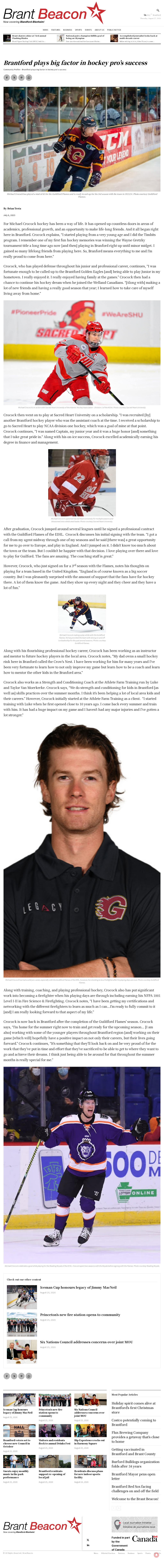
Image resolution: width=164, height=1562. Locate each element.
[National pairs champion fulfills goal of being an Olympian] (60, 38)
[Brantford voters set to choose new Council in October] (19, 1430)
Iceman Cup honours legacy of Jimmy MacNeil (78, 1287)
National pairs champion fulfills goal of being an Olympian (85, 36)
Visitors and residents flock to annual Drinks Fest (54, 1442)
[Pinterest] (21, 77)
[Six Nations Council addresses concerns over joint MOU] (22, 1352)
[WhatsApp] (29, 77)
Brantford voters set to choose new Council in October (16, 1443)
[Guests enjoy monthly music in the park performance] (19, 1461)
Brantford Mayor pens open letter (133, 1476)
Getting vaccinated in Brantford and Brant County (134, 1451)
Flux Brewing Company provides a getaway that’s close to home (135, 1437)
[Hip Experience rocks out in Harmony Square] (90, 1430)
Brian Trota (14, 208)
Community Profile (12, 69)
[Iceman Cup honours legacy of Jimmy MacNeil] (22, 1297)
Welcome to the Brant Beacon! (135, 1498)
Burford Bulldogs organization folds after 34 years (136, 1463)
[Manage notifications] (156, 1555)
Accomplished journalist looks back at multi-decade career (138, 36)
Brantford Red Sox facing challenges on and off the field (135, 1488)
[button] (158, 10)
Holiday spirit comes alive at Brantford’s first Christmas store (134, 1407)
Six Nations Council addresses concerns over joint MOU (86, 1342)
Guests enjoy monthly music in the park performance (16, 1474)
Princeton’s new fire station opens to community (80, 1314)
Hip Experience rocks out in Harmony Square (89, 1442)
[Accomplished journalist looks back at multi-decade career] (114, 38)
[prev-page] (114, 1508)
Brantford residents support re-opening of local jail (52, 1474)
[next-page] (119, 1508)
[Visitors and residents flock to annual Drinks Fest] (55, 1430)
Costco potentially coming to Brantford (134, 1422)
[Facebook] (7, 77)
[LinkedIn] (87, 1545)
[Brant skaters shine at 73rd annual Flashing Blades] (7, 38)
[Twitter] (14, 77)
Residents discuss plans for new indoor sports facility (88, 1474)
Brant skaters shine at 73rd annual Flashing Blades (29, 36)
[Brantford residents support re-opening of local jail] (55, 1461)
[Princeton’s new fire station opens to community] (22, 1324)
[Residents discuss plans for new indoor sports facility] (90, 1461)
